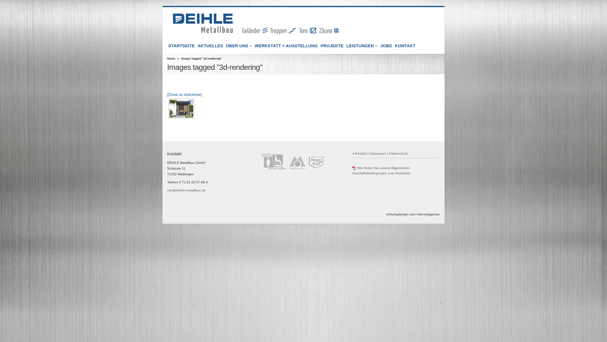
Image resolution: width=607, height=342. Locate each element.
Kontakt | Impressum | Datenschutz (381, 153)
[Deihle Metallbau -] (256, 24)
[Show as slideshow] (184, 95)
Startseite (181, 45)
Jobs (386, 45)
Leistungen (360, 45)
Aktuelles (210, 45)
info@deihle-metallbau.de (186, 190)
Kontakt (405, 45)
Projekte (332, 45)
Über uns (237, 45)
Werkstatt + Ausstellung (286, 45)
